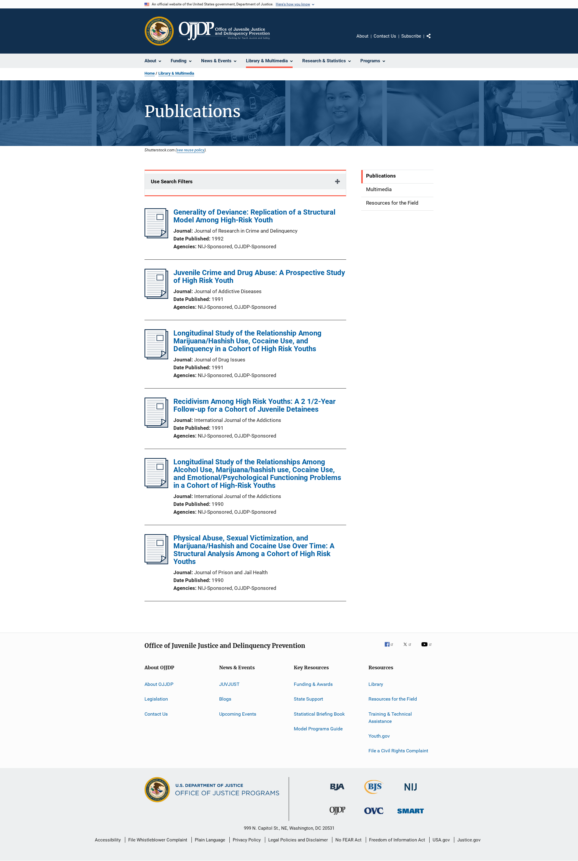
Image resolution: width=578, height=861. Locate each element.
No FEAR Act (348, 840)
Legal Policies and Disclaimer (298, 840)
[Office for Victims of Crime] (374, 815)
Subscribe (411, 36)
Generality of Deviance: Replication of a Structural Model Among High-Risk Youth (254, 216)
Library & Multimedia (176, 73)
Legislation (156, 699)
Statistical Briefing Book (319, 714)
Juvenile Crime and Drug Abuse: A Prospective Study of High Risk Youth (259, 276)
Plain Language (210, 840)
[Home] (224, 31)
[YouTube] (427, 648)
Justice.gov (468, 840)
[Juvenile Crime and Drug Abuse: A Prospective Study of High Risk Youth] (156, 297)
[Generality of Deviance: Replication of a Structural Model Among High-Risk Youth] (156, 237)
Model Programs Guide (318, 729)
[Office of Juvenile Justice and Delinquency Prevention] (337, 816)
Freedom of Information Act (397, 840)
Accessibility (108, 840)
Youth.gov (379, 736)
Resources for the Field (392, 699)
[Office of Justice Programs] (159, 31)
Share (433, 40)
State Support (308, 699)
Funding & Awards (313, 684)
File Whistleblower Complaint (157, 840)
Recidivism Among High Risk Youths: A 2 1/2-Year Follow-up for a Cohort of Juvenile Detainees (254, 405)
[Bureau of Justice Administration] (337, 791)
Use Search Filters (172, 181)
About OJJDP (158, 684)
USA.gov (441, 840)
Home (149, 73)
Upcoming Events (237, 714)
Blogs (225, 699)
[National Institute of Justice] (411, 791)
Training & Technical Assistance (390, 717)
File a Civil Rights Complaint (398, 751)
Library (375, 684)
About (362, 36)
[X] (409, 648)
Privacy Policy (247, 840)
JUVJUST (229, 684)
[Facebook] (391, 648)
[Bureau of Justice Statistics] (374, 795)
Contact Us (385, 36)
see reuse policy (190, 150)
